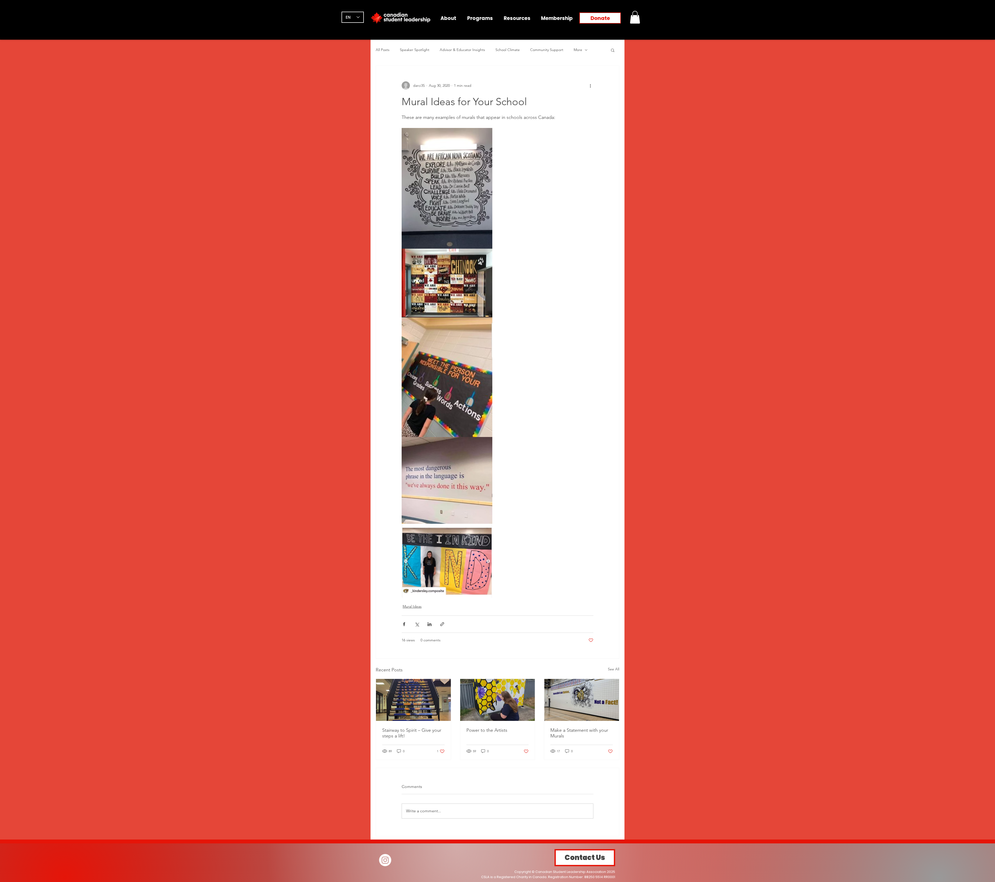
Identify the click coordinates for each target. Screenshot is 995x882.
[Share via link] (442, 624)
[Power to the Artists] (497, 700)
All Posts (382, 49)
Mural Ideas (412, 606)
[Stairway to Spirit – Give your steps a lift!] (413, 700)
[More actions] (590, 85)
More (578, 49)
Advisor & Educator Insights (462, 49)
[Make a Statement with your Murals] (581, 700)
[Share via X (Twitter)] (416, 624)
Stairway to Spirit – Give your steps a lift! (411, 733)
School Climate (507, 49)
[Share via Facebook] (404, 624)
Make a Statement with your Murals (579, 733)
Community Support (546, 49)
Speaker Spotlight (414, 49)
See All (613, 669)
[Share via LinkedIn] (429, 624)
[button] (635, 17)
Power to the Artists (486, 730)
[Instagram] (385, 860)
